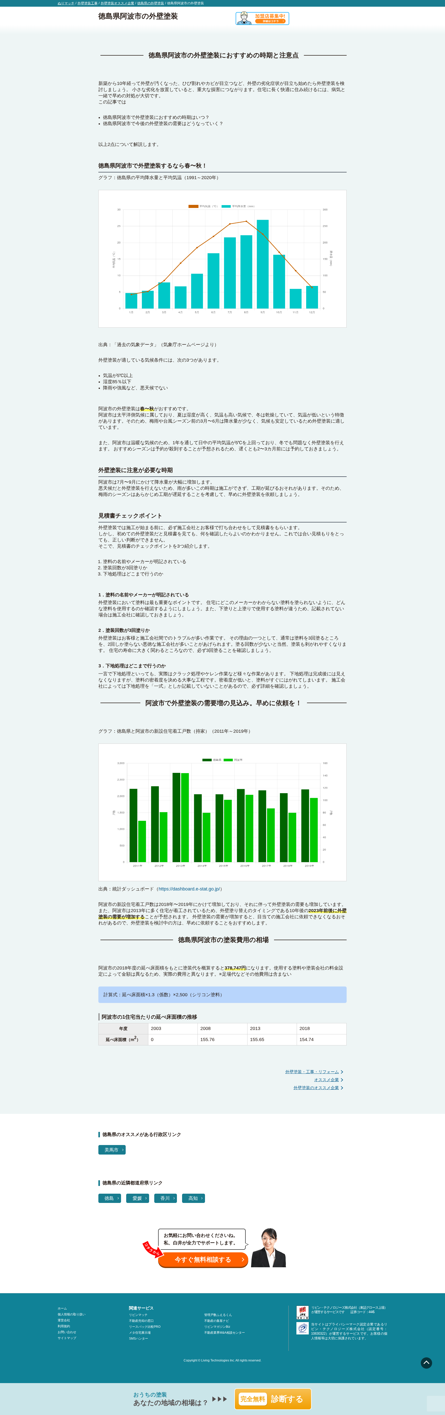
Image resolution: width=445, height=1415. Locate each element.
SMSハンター (138, 1338)
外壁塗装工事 (88, 3)
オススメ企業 (326, 1080)
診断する (272, 1398)
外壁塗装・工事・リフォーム (312, 1072)
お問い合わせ (67, 1332)
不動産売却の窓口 (141, 1321)
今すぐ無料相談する (203, 1259)
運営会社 (64, 1320)
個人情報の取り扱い (71, 1314)
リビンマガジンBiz (217, 1327)
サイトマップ (67, 1338)
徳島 (109, 1198)
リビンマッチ (138, 1315)
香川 (165, 1198)
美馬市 (111, 1149)
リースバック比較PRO (144, 1327)
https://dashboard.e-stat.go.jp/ (189, 889)
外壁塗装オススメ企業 (117, 3)
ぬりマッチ (66, 3)
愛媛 (137, 1198)
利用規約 (64, 1326)
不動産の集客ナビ (216, 1321)
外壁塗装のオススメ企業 (316, 1088)
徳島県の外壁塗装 (150, 3)
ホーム (62, 1308)
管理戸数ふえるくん (218, 1315)
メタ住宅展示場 (140, 1332)
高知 (193, 1198)
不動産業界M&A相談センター (224, 1332)
